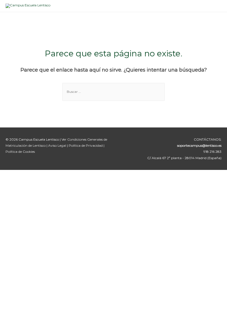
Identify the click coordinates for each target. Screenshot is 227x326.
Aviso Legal (57, 145)
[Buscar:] (113, 92)
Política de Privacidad (86, 145)
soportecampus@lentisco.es (199, 145)
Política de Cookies (20, 151)
